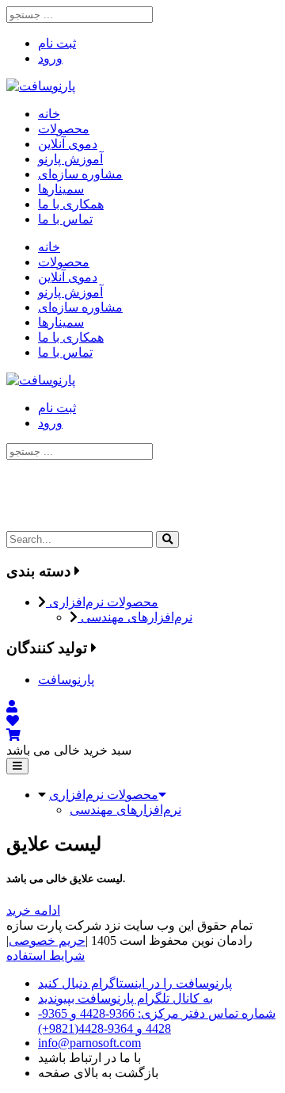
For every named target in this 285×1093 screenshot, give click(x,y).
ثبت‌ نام (57, 43)
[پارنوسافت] (40, 86)
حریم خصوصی (47, 940)
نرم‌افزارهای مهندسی (135, 617)
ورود (50, 58)
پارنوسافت (66, 679)
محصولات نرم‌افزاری (102, 602)
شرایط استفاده (45, 955)
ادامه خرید (33, 910)
